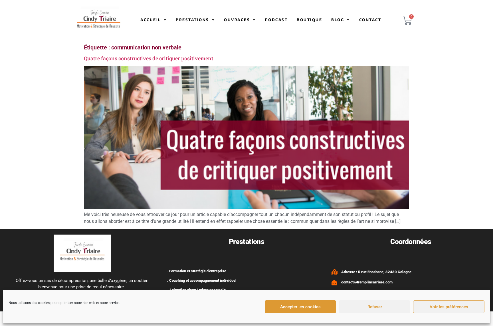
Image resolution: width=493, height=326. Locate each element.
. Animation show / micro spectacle (196, 290)
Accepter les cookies (300, 306)
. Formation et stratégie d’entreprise (196, 271)
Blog (337, 19)
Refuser (374, 306)
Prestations (192, 19)
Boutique (309, 19)
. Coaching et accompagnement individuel (202, 280)
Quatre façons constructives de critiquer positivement (148, 58)
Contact (370, 19)
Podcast (276, 19)
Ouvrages (237, 19)
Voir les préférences (449, 306)
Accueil (150, 19)
